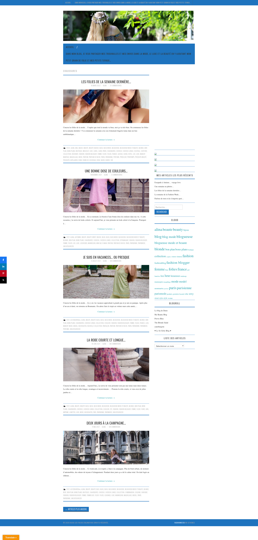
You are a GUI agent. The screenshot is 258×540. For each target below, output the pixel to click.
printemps (130, 157)
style (165, 298)
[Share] (3, 260)
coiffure (144, 151)
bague (81, 148)
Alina (105, 85)
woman (170, 298)
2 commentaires (116, 174)
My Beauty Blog (161, 314)
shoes (103, 160)
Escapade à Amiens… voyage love (168, 182)
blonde (141, 148)
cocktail (137, 151)
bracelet (86, 151)
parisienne (109, 157)
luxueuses (83, 243)
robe (80, 160)
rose (98, 160)
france (114, 154)
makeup (142, 154)
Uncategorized (68, 246)
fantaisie (144, 492)
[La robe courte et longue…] (106, 364)
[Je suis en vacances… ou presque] (106, 282)
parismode (141, 243)
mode (80, 157)
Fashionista (179, 522)
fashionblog (160, 262)
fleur (104, 154)
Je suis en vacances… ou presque (106, 257)
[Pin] (3, 273)
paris (103, 157)
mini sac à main (101, 243)
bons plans (71, 151)
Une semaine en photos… (164, 186)
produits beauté (140, 157)
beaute (86, 148)
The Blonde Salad (161, 322)
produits (169, 294)
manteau (66, 157)
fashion (81, 154)
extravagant (124, 240)
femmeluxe (90, 495)
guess (125, 154)
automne (78, 237)
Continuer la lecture (106, 139)
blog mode (107, 148)
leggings (107, 495)
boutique (79, 151)
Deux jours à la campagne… (106, 422)
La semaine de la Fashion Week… (167, 194)
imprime (66, 412)
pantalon (106, 326)
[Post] (3, 280)
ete (111, 409)
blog (101, 148)
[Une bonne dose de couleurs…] (106, 195)
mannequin (92, 243)
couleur (107, 323)
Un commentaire (115, 261)
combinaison (129, 492)
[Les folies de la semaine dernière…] (106, 106)
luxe (137, 154)
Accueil (68, 2)
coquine (138, 492)
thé (112, 160)
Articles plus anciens (76, 509)
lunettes (72, 412)
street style (159, 298)
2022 (68, 148)
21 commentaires (115, 85)
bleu (97, 489)
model (75, 326)
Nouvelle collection (94, 326)
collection (67, 154)
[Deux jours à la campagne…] (106, 447)
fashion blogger (91, 154)
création (173, 257)
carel (96, 151)
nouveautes (82, 326)
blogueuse (115, 148)
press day (123, 157)
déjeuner (75, 154)
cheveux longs (128, 151)
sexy (191, 293)
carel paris (102, 151)
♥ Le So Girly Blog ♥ (163, 330)
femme (100, 154)
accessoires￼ (75, 320)
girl (147, 409)
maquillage (74, 157)
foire (143, 409)
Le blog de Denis (161, 310)
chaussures (111, 151)
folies (109, 154)
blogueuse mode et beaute (129, 148)
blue (64, 492)
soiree (107, 160)
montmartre (159, 288)
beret (94, 237)
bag (76, 148)
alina (72, 148)
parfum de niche (94, 157)
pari (94, 412)
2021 (68, 237)
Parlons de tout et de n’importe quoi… (169, 198)
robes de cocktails (89, 160)
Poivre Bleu (159, 318)
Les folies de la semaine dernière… (106, 81)
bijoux (96, 148)
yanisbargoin (159, 326)
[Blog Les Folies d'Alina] (128, 25)
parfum (85, 157)
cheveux (119, 151)
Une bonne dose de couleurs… (106, 170)
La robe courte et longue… (106, 339)
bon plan (72, 240)
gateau (120, 154)
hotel (130, 154)
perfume (116, 157)
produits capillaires (70, 160)
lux (134, 154)
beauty (91, 148)
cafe (91, 151)
